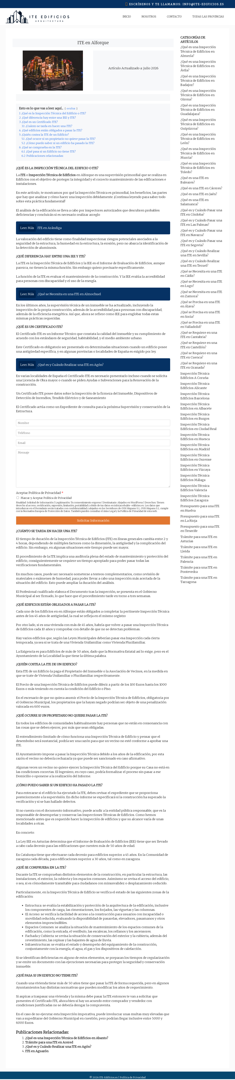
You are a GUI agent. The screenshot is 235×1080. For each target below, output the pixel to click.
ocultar (71, 108)
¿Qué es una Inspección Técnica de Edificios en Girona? (198, 95)
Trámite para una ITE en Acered (49, 1042)
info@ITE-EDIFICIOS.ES (203, 4)
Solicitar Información (93, 520)
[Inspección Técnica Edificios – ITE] (37, 16)
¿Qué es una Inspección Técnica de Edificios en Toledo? (198, 167)
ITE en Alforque (93, 42)
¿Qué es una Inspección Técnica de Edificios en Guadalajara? (198, 109)
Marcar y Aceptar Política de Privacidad (46, 498)
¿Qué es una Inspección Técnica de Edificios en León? (198, 138)
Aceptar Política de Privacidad (39, 493)
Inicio (127, 16)
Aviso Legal (109, 511)
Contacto (174, 16)
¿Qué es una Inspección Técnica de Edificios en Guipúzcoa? (198, 124)
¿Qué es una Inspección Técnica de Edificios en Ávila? (198, 66)
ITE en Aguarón (37, 1051)
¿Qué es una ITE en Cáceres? (201, 188)
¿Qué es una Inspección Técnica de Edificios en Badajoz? (198, 80)
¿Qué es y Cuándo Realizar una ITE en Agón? (58, 1047)
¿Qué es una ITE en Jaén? (198, 194)
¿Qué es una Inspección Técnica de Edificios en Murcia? (198, 153)
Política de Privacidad (131, 511)
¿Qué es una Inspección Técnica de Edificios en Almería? (198, 51)
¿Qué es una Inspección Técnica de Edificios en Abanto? (66, 1038)
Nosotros (149, 16)
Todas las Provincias (208, 16)
